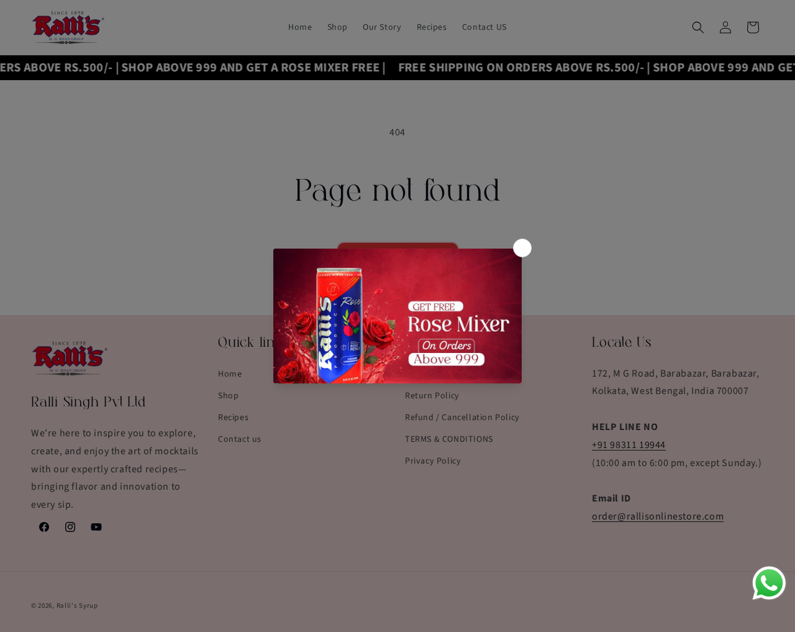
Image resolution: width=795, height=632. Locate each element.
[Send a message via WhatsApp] (769, 583)
